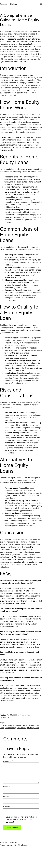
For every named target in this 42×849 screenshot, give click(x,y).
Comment (8, 761)
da (1, 725)
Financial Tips (25, 715)
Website (6, 807)
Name (6, 786)
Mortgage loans (33, 728)
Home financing (10, 728)
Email (6, 796)
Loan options (21, 728)
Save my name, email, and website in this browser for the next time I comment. (21, 819)
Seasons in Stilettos (8, 4)
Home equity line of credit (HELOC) (15, 725)
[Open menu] (40, 4)
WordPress (22, 845)
